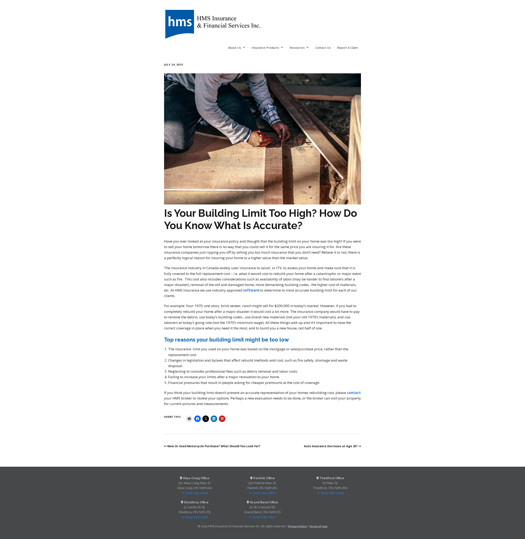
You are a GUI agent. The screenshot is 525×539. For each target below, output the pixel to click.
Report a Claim (347, 47)
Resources (297, 47)
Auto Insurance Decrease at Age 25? (331, 446)
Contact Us (323, 47)
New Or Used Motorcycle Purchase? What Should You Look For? (213, 446)
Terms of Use (318, 526)
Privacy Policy (297, 526)
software (251, 290)
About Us (234, 47)
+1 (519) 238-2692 (262, 517)
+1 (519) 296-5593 (330, 493)
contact (354, 392)
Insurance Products (265, 47)
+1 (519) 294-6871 (262, 493)
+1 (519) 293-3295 (194, 493)
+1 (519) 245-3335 (194, 517)
